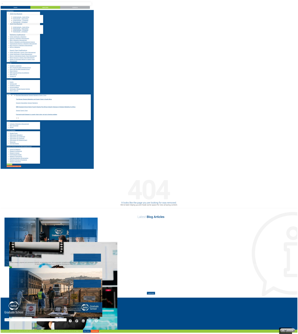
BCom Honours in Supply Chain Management (22, 57)
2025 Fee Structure (16, 24)
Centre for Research (15, 149)
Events (11, 82)
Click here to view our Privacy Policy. (73, 310)
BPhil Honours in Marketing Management (21, 45)
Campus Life (13, 84)
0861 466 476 (93, 318)
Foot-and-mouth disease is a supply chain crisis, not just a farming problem (36, 114)
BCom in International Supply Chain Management (23, 56)
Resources (12, 142)
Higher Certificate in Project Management (21, 54)
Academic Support (15, 85)
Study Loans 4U (14, 90)
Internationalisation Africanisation (19, 158)
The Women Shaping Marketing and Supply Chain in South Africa (34, 99)
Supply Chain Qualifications (18, 50)
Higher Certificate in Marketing (18, 37)
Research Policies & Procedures (18, 160)
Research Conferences (16, 151)
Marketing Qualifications (17, 35)
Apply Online (45, 7)
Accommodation (14, 87)
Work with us (13, 74)
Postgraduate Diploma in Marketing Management (23, 43)
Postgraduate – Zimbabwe (20, 22)
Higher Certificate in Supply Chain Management (23, 52)
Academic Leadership (15, 66)
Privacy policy (95, 331)
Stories (12, 127)
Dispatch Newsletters (21, 103)
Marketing (36, 95)
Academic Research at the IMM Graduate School (19, 146)
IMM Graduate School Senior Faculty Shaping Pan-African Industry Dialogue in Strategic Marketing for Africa (45, 107)
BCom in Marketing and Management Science (22, 42)
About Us (9, 63)
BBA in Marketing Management (18, 40)
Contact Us (75, 7)
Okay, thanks (87, 331)
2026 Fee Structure (16, 14)
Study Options (13, 71)
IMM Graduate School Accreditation (19, 73)
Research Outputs (14, 153)
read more (49, 241)
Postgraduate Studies (15, 154)
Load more (151, 293)
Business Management (22, 95)
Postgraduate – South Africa (20, 18)
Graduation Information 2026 (14, 166)
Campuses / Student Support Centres (20, 89)
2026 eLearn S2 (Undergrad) (17, 136)
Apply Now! (9, 164)
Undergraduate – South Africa (21, 17)
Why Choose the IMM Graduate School (20, 67)
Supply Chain (42, 95)
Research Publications (16, 156)
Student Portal (14, 133)
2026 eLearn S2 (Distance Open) (18, 140)
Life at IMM (9, 79)
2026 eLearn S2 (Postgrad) (17, 138)
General (31, 95)
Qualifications (10, 11)
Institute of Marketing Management (19, 124)
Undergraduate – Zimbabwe (20, 20)
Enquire (15, 7)
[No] (99, 331)
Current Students (11, 130)
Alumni (8, 121)
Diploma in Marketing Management (19, 38)
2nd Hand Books (14, 143)
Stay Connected (14, 125)
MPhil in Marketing (15, 47)
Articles (8, 93)
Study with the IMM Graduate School (20, 69)
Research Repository (15, 161)
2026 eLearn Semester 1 (16, 135)
